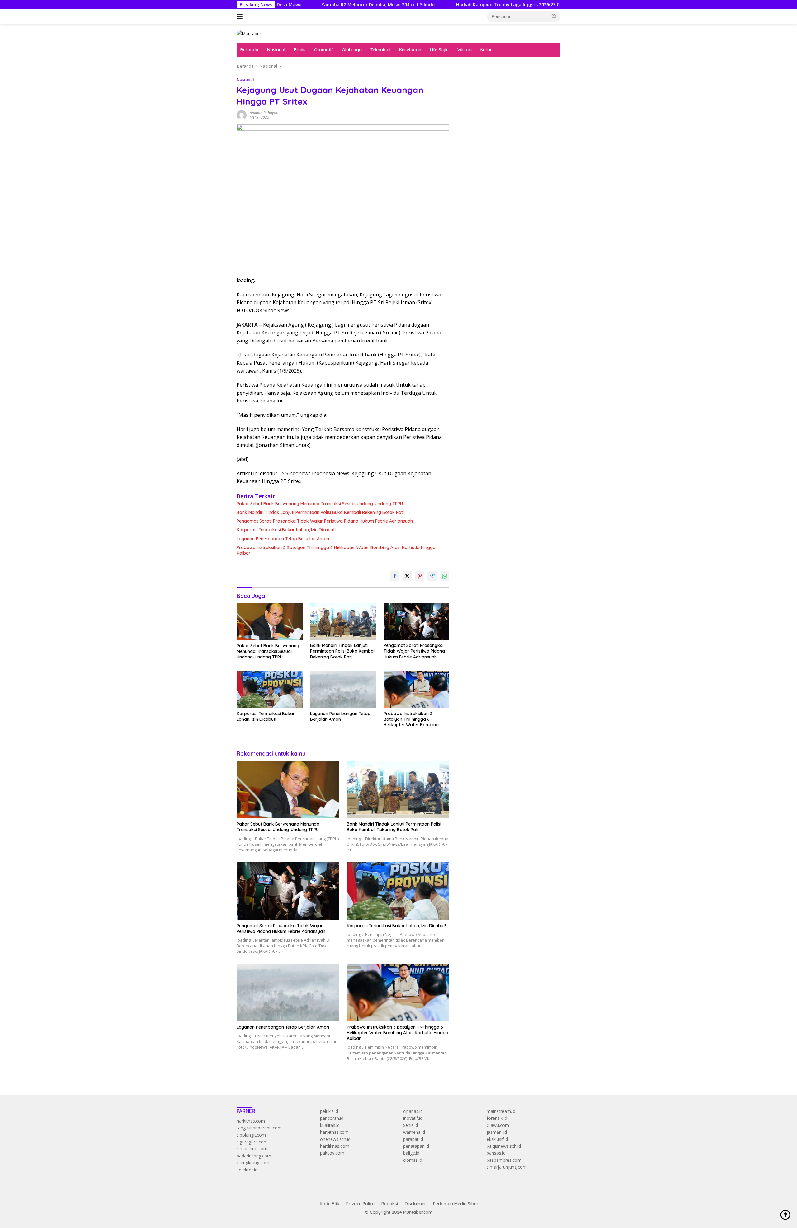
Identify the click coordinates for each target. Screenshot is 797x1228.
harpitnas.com (334, 1132)
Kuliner (487, 50)
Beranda (249, 50)
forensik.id (497, 1118)
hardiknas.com (334, 1146)
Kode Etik (329, 1204)
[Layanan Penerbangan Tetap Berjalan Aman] (343, 689)
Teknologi (380, 50)
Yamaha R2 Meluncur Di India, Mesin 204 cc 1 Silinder (324, 4)
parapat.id (413, 1139)
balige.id (411, 1153)
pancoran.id (331, 1118)
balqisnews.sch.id (504, 1146)
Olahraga (352, 50)
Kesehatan (410, 50)
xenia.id (410, 1125)
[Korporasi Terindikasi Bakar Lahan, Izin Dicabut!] (270, 689)
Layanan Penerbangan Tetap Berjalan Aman (283, 539)
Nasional (276, 50)
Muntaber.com (417, 1212)
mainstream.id (501, 1111)
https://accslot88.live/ (480, 145)
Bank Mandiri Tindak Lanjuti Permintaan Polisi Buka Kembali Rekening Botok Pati (320, 512)
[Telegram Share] (432, 576)
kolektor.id (247, 1170)
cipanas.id (413, 1111)
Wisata (464, 50)
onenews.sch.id (335, 1139)
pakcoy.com (332, 1153)
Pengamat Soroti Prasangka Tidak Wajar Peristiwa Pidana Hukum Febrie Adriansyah (325, 521)
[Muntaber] (249, 33)
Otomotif (323, 50)
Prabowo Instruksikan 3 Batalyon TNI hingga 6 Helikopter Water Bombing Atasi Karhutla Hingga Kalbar (336, 550)
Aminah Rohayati (264, 112)
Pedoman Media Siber (456, 1204)
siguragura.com (252, 1142)
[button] (554, 16)
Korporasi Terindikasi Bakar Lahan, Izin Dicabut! (286, 530)
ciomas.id (412, 1160)
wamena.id (414, 1132)
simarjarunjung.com (507, 1167)
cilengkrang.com (253, 1162)
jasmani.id (497, 1132)
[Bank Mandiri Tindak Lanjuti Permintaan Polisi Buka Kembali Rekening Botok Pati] (343, 621)
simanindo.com (252, 1148)
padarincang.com (254, 1156)
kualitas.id (330, 1125)
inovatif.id (412, 1118)
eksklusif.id (497, 1139)
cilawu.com (498, 1125)
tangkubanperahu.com (259, 1128)
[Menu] (241, 16)
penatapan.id (416, 1146)
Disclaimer (415, 1204)
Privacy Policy (360, 1204)
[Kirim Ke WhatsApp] (444, 576)
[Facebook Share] (394, 576)
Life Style (439, 50)
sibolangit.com (251, 1135)
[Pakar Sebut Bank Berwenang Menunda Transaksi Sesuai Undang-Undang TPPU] (270, 621)
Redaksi (389, 1204)
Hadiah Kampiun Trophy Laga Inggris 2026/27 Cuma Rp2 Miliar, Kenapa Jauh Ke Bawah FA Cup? (504, 4)
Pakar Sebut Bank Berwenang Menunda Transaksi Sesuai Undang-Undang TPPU (320, 503)
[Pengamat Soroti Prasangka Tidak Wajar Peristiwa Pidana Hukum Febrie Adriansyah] (417, 621)
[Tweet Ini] (407, 576)
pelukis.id (329, 1111)
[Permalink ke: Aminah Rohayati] (242, 115)
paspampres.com (504, 1160)
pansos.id (496, 1153)
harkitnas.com (251, 1121)
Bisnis (299, 50)
